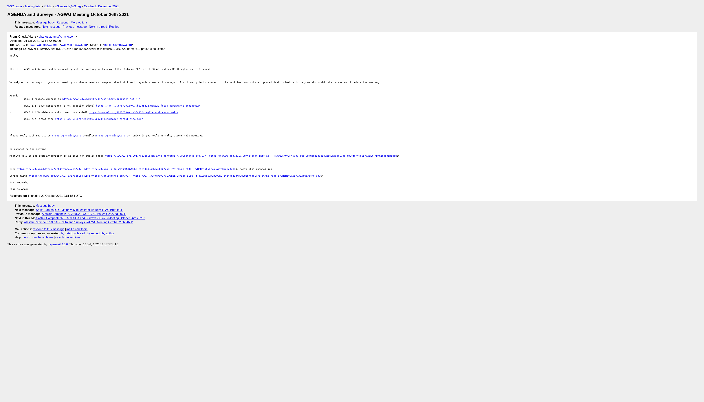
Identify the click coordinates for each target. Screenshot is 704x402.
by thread (79, 233)
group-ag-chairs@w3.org (68, 135)
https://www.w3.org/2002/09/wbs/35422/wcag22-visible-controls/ (133, 112)
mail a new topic (76, 229)
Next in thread (98, 26)
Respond (63, 22)
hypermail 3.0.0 (58, 244)
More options (79, 22)
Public (48, 6)
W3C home (14, 6)
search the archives (67, 237)
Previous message (75, 26)
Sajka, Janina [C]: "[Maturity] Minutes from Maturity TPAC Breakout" (79, 209)
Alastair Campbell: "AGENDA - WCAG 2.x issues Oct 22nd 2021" (84, 213)
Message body (45, 22)
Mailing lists (33, 6)
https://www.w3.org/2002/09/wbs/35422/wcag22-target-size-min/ (99, 119)
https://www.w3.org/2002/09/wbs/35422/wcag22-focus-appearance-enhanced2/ (148, 105)
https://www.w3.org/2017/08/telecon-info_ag (135, 155)
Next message (51, 26)
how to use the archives (38, 237)
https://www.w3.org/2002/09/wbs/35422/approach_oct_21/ (101, 99)
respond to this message (48, 229)
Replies (114, 26)
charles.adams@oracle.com (57, 36)
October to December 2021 (101, 6)
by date (66, 233)
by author (108, 233)
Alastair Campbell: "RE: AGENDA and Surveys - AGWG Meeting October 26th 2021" (90, 218)
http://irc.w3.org (29, 169)
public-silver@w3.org (118, 44)
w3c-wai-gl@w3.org (68, 6)
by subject (93, 233)
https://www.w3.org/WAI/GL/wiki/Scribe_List (59, 175)
